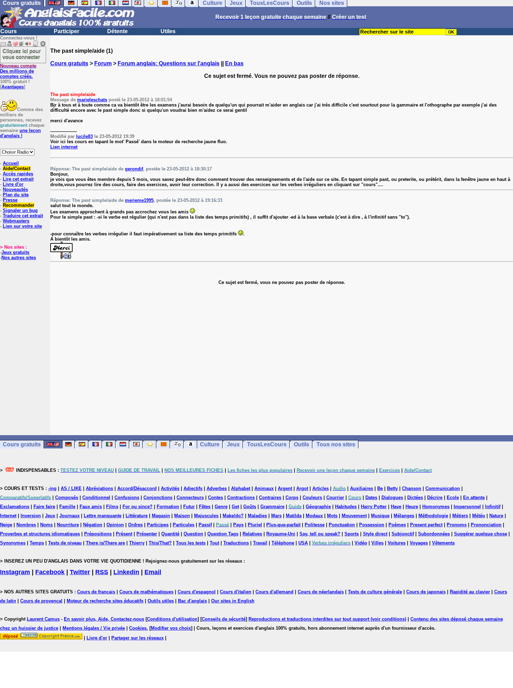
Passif (205, 524)
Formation (168, 506)
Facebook (50, 572)
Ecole (453, 497)
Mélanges (404, 515)
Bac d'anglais (192, 600)
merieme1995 (139, 200)
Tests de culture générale (375, 591)
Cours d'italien (235, 591)
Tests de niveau (65, 543)
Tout (214, 543)
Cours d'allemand (274, 591)
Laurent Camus (43, 619)
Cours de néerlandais (321, 591)
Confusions (126, 497)
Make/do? (233, 515)
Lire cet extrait (18, 179)
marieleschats (92, 99)
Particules (183, 524)
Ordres (135, 524)
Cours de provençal (41, 600)
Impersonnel (467, 506)
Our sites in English (232, 600)
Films (112, 506)
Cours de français (96, 591)
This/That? (160, 543)
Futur (189, 506)
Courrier (335, 497)
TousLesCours (267, 444)
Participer (66, 31)
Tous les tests (191, 543)
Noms (46, 524)
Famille (67, 506)
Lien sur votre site (22, 226)
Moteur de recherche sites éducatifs (105, 600)
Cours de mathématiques (146, 591)
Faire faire (44, 506)
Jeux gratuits (15, 252)
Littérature (137, 515)
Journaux (69, 515)
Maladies (257, 515)
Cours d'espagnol (197, 591)
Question (193, 533)
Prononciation (486, 524)
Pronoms (457, 524)
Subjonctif (403, 533)
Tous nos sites (336, 444)
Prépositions (98, 533)
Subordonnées (434, 533)
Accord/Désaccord (137, 488)
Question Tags (222, 533)
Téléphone (283, 543)
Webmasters (16, 221)
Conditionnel (96, 497)
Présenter (146, 533)
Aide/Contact (16, 168)
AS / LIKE (71, 488)
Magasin (161, 515)
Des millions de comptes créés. (18, 71)
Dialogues (392, 497)
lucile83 (84, 136)
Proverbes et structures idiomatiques (40, 533)
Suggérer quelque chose (480, 533)
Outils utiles (161, 600)
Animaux (264, 488)
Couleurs (312, 497)
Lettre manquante (102, 515)
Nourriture (68, 524)
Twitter (80, 572)
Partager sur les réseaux (137, 638)
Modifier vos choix (171, 628)
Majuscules (206, 515)
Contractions (241, 497)
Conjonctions (157, 497)
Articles (320, 488)
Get (235, 506)
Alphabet (240, 488)
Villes (377, 543)
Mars (276, 515)
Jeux (233, 444)
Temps (37, 543)
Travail (260, 543)
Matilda (294, 515)
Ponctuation (342, 524)
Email (152, 572)
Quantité (170, 533)
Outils (301, 444)
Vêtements (443, 543)
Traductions (236, 543)
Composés (66, 497)
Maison (182, 515)
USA (303, 543)
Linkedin (126, 572)
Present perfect (426, 524)
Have (396, 506)
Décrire (435, 497)
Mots (332, 515)
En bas (234, 63)
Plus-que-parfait (283, 524)
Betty (392, 488)
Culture (210, 444)
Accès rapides (18, 173)
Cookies (138, 628)
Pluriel (255, 524)
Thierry (136, 543)
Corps (291, 497)
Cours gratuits (69, 63)
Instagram (15, 572)
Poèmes (397, 524)
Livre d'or (13, 184)
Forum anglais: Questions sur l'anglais (169, 63)
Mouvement (354, 515)
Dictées (415, 497)
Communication (442, 488)
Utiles (168, 31)
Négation (92, 524)
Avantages (12, 86)
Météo (478, 515)
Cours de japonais (426, 591)
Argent (285, 488)
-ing (52, 488)
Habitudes (346, 506)
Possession (371, 524)
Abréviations (99, 488)
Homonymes (435, 506)
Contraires (270, 497)
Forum (103, 63)
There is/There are (105, 543)
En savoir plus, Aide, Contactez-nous (104, 619)
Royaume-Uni (280, 533)
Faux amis (91, 506)
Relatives (252, 533)
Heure (412, 506)
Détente (117, 31)
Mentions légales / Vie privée (93, 628)
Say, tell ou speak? (319, 533)
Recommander (18, 205)
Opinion (115, 524)
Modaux (314, 515)
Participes (158, 524)
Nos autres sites (18, 257)
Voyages (419, 543)
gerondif (134, 168)
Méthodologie (433, 515)
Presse (10, 200)
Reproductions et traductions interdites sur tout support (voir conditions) (327, 619)
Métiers (460, 515)
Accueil (11, 163)
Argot (302, 488)
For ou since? (137, 506)
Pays (238, 524)
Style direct (375, 533)
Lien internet (63, 146)
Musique (380, 515)
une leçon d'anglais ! (20, 133)
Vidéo (361, 543)
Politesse (315, 524)
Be (380, 488)
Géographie (318, 506)
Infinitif (492, 506)
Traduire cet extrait (23, 215)
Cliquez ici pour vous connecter (21, 54)
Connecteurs (190, 497)
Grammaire (272, 506)
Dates (371, 497)
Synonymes (12, 543)
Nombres (26, 524)
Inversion (31, 515)
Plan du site (16, 194)
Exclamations (14, 506)
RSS (101, 572)
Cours (8, 31)
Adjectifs (193, 488)
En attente (474, 497)
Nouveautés (15, 189)
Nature (496, 515)
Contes (215, 497)
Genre (221, 506)
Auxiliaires (361, 488)
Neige (6, 524)
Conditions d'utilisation (172, 619)
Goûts (249, 506)
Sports (351, 533)
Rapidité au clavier (470, 591)
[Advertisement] (281, 360)
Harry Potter (374, 506)
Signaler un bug (20, 210)
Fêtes (204, 506)
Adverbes (217, 488)
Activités (170, 488)
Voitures (397, 543)
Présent (124, 533)
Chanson (411, 488)
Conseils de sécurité (224, 619)
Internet (8, 515)
